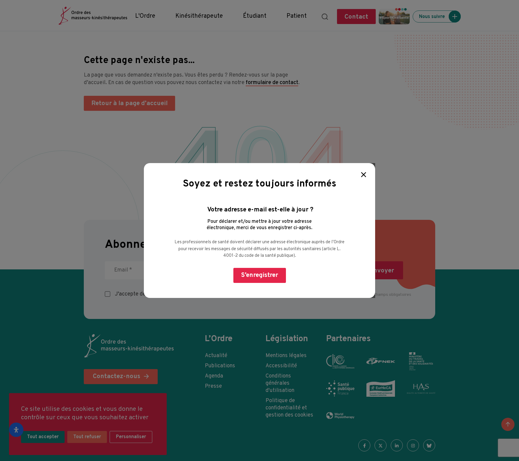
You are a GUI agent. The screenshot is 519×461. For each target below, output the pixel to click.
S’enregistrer (259, 275)
